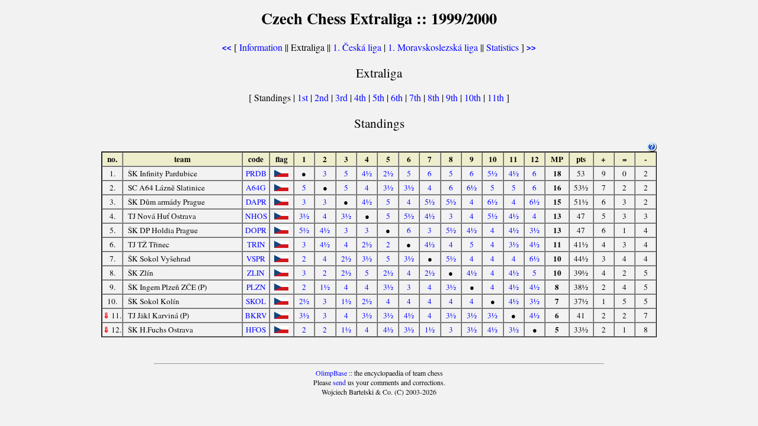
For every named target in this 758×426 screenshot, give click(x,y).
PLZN (256, 287)
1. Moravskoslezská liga (433, 47)
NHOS (256, 216)
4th (361, 97)
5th (379, 97)
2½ (388, 173)
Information (260, 47)
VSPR (255, 258)
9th (453, 97)
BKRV (256, 315)
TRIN (256, 244)
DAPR (256, 201)
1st (303, 97)
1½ (325, 287)
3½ (388, 187)
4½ (367, 173)
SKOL (256, 301)
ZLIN (256, 272)
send (339, 382)
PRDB (256, 173)
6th (398, 97)
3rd (342, 97)
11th (496, 97)
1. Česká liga (357, 47)
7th (416, 97)
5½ (492, 173)
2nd (322, 97)
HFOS (256, 329)
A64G (256, 187)
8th (435, 97)
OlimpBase (331, 372)
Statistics (502, 47)
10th (473, 97)
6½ (472, 187)
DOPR (255, 230)
